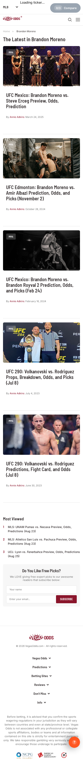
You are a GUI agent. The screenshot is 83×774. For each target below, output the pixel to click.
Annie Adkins (17, 116)
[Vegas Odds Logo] (12, 19)
